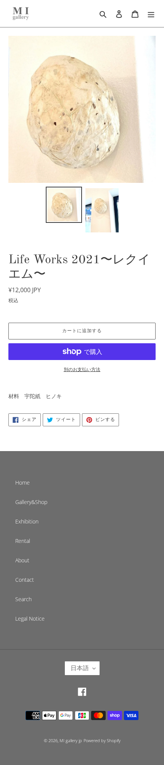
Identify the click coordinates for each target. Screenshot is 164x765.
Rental (22, 540)
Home (22, 482)
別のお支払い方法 (82, 369)
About (22, 560)
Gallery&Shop (31, 502)
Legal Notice (30, 618)
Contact (24, 579)
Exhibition (27, 521)
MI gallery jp (70, 740)
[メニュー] (151, 13)
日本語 (80, 668)
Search (23, 599)
